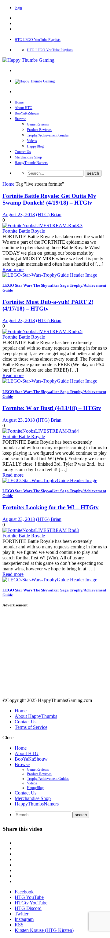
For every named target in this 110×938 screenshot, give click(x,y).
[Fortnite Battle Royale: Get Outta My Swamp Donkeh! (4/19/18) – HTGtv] (42, 225)
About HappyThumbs (36, 716)
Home (19, 102)
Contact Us (23, 152)
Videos (32, 141)
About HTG (23, 108)
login (18, 8)
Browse (20, 119)
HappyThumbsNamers (31, 163)
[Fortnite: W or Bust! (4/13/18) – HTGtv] (40, 431)
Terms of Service (31, 727)
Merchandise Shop (28, 157)
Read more (13, 269)
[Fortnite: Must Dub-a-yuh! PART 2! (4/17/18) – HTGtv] (42, 331)
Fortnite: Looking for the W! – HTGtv (50, 507)
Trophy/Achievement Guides (48, 135)
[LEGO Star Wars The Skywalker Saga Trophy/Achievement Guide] (49, 275)
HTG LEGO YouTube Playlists (38, 40)
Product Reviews (39, 130)
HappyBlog (35, 146)
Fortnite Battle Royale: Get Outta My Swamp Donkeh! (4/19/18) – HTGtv (49, 199)
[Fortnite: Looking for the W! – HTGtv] (40, 530)
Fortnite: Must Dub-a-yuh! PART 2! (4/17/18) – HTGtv (47, 305)
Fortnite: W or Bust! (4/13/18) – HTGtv (51, 408)
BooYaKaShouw (27, 113)
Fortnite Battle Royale (23, 231)
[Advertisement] (53, 653)
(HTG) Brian (48, 214)
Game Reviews (38, 124)
